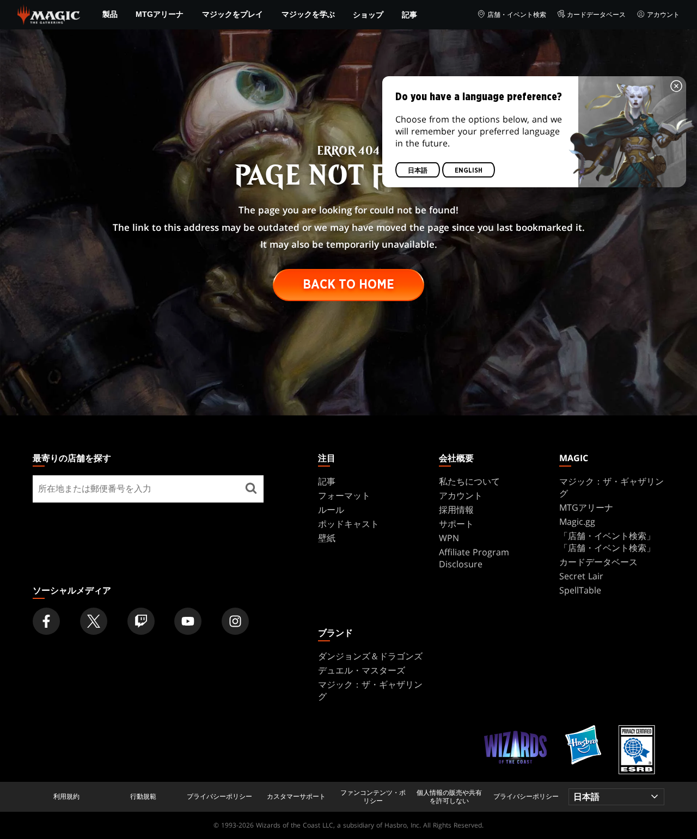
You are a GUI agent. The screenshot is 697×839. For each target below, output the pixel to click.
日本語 (417, 170)
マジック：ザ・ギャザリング (611, 487)
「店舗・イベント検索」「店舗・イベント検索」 (607, 542)
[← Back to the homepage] (48, 14)
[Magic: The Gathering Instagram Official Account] (235, 621)
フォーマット (344, 495)
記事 (409, 14)
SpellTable (580, 590)
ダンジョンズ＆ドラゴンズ (370, 656)
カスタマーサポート (296, 796)
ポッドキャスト (348, 524)
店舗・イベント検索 (516, 14)
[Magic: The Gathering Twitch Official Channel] (141, 621)
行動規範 (143, 796)
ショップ (368, 14)
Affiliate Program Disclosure (474, 558)
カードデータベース (596, 14)
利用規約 (66, 796)
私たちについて (469, 481)
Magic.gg (577, 522)
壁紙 (326, 538)
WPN (449, 538)
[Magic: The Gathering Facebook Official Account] (46, 621)
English (468, 170)
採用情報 (456, 510)
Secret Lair (581, 576)
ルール (331, 510)
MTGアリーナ (160, 14)
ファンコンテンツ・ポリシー (373, 797)
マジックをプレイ (232, 14)
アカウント (663, 14)
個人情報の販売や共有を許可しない (449, 797)
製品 (110, 14)
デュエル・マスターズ (361, 670)
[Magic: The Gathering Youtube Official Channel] (187, 621)
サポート (456, 524)
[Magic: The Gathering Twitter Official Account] (93, 621)
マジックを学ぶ (308, 14)
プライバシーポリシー (219, 796)
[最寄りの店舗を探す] (251, 489)
